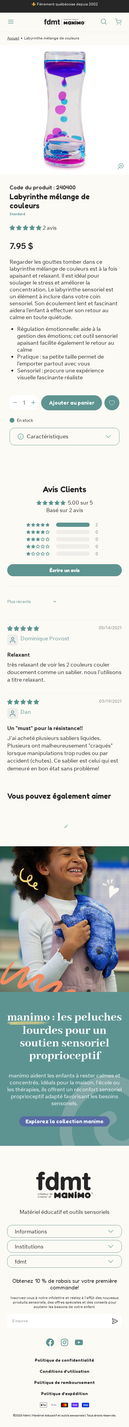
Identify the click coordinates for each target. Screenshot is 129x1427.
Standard (17, 214)
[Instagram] (64, 1342)
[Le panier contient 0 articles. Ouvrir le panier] (118, 21)
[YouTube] (79, 1342)
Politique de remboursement (64, 1382)
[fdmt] (64, 21)
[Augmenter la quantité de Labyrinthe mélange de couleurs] (33, 402)
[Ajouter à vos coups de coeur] (111, 402)
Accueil (13, 38)
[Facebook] (50, 1342)
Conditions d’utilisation (64, 1371)
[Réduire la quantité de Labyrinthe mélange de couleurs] (15, 402)
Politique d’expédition (64, 1393)
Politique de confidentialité (64, 1360)
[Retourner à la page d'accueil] (64, 1185)
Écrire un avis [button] (65, 570)
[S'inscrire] (114, 1321)
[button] (26, 227)
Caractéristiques (47, 436)
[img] (23, 628)
